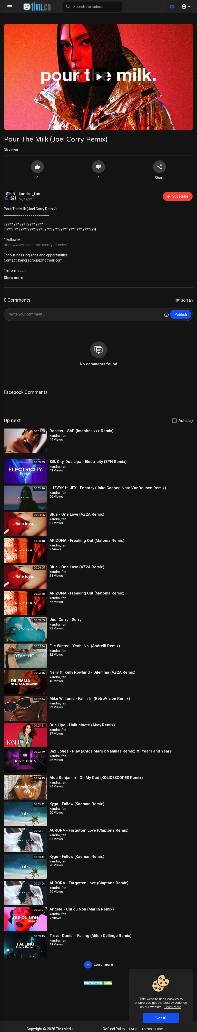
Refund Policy (114, 1029)
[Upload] (172, 6)
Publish (180, 314)
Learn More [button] (172, 1007)
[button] (185, 6)
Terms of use (152, 1029)
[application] (98, 77)
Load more (103, 964)
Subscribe (180, 196)
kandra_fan (29, 193)
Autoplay (186, 421)
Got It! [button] (160, 1018)
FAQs (133, 1029)
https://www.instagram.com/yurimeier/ (36, 245)
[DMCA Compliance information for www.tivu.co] (98, 983)
